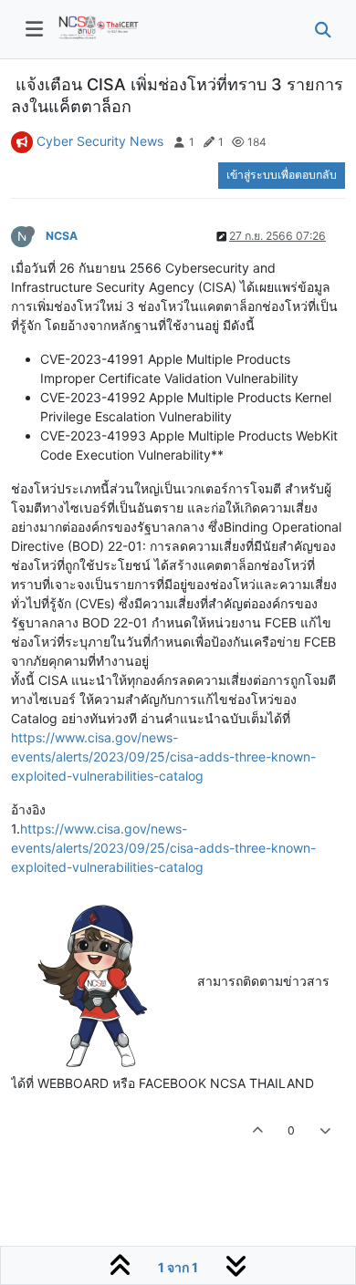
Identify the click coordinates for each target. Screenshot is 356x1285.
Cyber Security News (100, 141)
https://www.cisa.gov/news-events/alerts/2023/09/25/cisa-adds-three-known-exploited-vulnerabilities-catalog (163, 756)
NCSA (62, 236)
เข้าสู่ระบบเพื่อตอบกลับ (281, 174)
